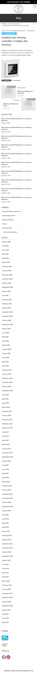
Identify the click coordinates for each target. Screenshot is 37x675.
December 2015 (7, 494)
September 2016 (7, 457)
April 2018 (5, 403)
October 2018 (6, 386)
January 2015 (6, 539)
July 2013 (5, 614)
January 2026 (6, 270)
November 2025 (7, 279)
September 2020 (7, 324)
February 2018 (7, 411)
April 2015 (5, 527)
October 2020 (6, 320)
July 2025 (5, 295)
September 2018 (7, 390)
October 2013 (6, 601)
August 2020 (6, 328)
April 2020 (5, 341)
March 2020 (6, 345)
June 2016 (5, 469)
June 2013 (5, 618)
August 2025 (6, 291)
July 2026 (5, 246)
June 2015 (5, 519)
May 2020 (5, 337)
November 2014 (7, 548)
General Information (10, 232)
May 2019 (5, 362)
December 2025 (7, 275)
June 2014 (5, 568)
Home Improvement (8, 215)
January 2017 (6, 448)
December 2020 (7, 312)
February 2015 (7, 535)
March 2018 (6, 407)
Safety (4, 224)
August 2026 (6, 241)
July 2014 (5, 564)
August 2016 (6, 461)
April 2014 (5, 577)
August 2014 (6, 560)
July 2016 (5, 465)
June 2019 (5, 357)
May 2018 (5, 399)
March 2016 (6, 481)
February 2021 (7, 304)
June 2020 (5, 333)
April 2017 (5, 440)
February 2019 (7, 370)
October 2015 (6, 502)
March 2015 (6, 531)
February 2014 (7, 585)
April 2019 (5, 366)
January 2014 (6, 589)
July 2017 (5, 432)
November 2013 (7, 597)
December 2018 (7, 378)
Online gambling (7, 219)
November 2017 (7, 424)
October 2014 (6, 552)
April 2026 (5, 258)
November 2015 (7, 498)
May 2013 (5, 622)
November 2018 (7, 382)
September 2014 (7, 556)
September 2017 (7, 428)
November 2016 (7, 453)
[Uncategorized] (9, 90)
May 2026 (5, 254)
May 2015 (5, 523)
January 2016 (6, 490)
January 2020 (6, 349)
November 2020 (7, 316)
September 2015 (7, 506)
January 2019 (6, 374)
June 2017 (5, 436)
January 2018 (6, 415)
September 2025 (7, 287)
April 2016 (5, 477)
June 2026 (5, 250)
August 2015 (6, 510)
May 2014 (5, 572)
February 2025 (7, 299)
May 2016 (5, 473)
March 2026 (6, 262)
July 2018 (5, 395)
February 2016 (7, 486)
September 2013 (7, 606)
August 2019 (6, 353)
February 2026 (7, 266)
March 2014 (6, 581)
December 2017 (7, 419)
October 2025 (6, 283)
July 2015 (5, 515)
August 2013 (6, 610)
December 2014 (7, 544)
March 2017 (6, 444)
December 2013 (7, 593)
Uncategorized (9, 34)
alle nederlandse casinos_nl (11, 211)
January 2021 (6, 308)
